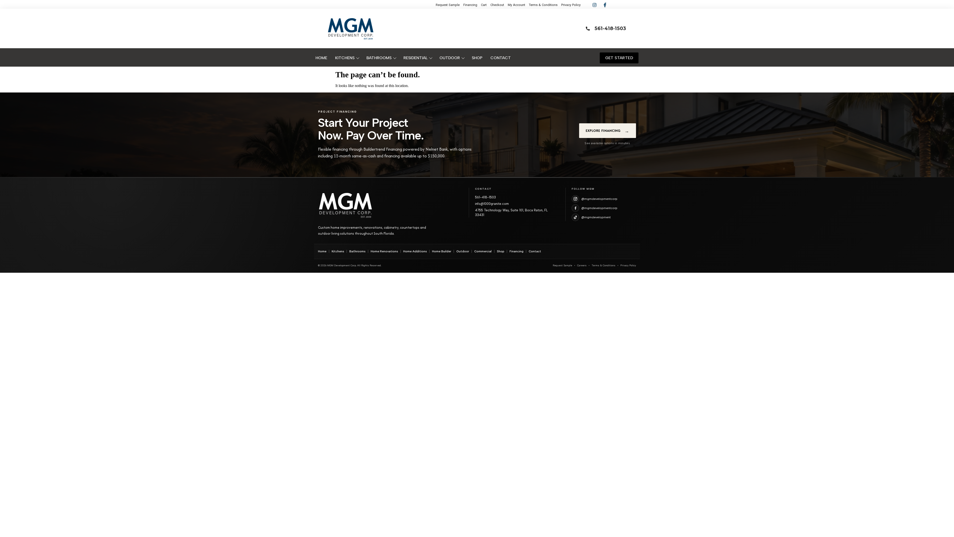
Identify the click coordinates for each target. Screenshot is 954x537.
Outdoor (462, 251)
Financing (516, 251)
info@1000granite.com (492, 204)
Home (322, 251)
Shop (500, 251)
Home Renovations (384, 251)
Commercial (483, 251)
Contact (535, 251)
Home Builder (441, 251)
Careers (582, 265)
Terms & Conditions (603, 265)
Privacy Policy (628, 265)
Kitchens (338, 251)
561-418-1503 (485, 197)
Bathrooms (357, 251)
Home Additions (415, 251)
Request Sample (562, 265)
